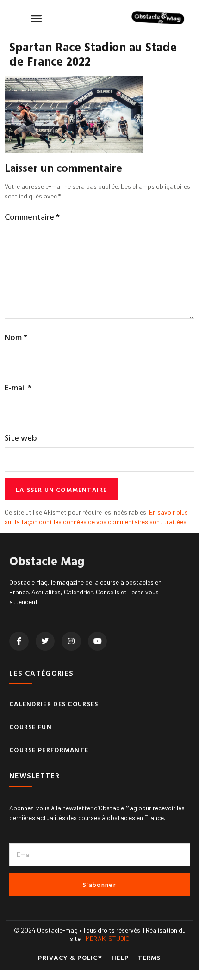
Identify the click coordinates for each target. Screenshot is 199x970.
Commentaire (32, 216)
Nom (16, 337)
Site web (21, 437)
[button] (36, 18)
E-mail (18, 387)
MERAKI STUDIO (108, 938)
